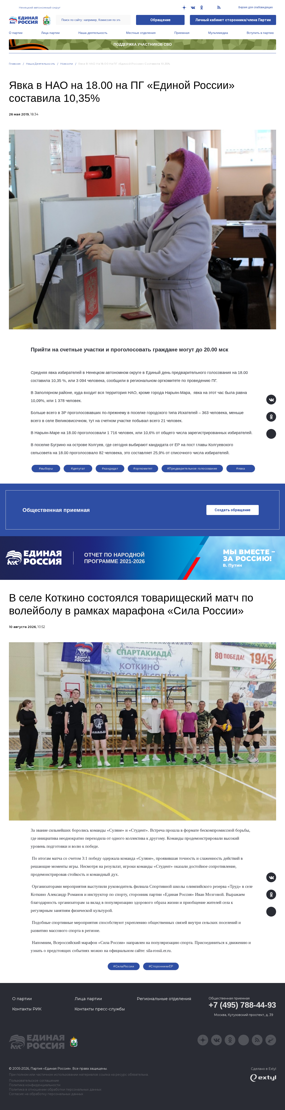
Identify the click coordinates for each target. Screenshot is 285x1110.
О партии (15, 33)
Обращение (160, 20)
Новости (66, 63)
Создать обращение (232, 510)
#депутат (78, 468)
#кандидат (110, 468)
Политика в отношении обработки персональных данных (55, 1090)
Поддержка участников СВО (143, 44)
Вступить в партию (260, 33)
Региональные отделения (164, 998)
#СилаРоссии (123, 966)
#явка (240, 468)
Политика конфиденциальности (34, 1085)
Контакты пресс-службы (100, 1009)
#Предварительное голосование (192, 468)
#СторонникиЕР (161, 966)
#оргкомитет (143, 468)
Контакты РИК (26, 1009)
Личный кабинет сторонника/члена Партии (233, 20)
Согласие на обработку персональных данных (46, 1094)
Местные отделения (141, 33)
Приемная (181, 33)
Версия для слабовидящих (255, 7)
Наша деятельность (92, 33)
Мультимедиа (218, 33)
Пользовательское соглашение (34, 1081)
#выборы (46, 468)
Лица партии (50, 33)
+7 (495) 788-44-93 (242, 1004)
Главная (15, 63)
